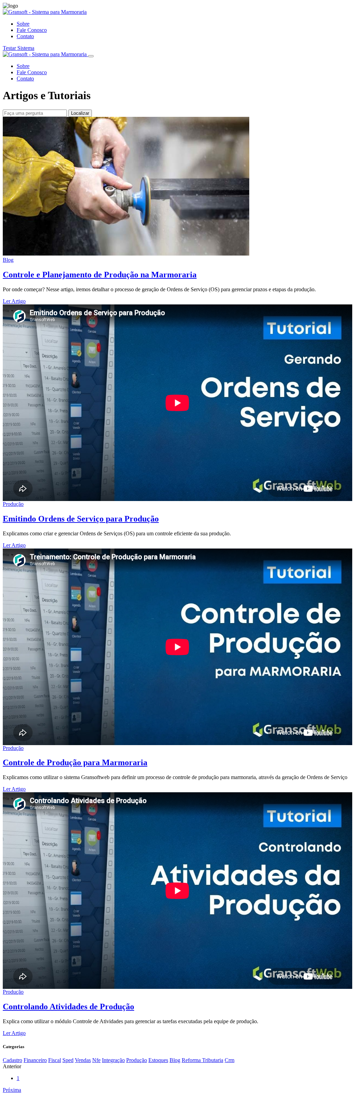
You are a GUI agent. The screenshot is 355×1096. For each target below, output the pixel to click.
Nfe (96, 1060)
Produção (13, 504)
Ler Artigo (14, 301)
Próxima (12, 1090)
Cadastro (12, 1060)
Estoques (158, 1060)
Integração (113, 1060)
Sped (67, 1060)
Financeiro (35, 1060)
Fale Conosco (32, 30)
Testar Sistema (18, 48)
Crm (229, 1060)
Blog (8, 260)
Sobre (23, 24)
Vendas (83, 1060)
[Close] (91, 56)
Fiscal (54, 1060)
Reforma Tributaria (202, 1060)
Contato (25, 36)
